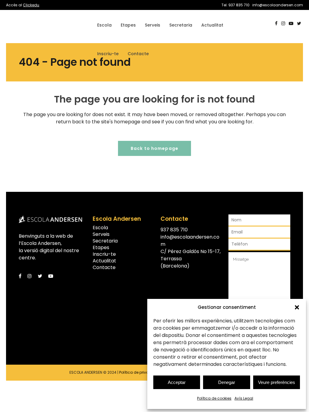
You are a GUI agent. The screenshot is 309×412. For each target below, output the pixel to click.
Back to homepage (154, 148)
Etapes (101, 247)
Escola (100, 227)
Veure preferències (276, 382)
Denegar (226, 382)
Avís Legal (243, 398)
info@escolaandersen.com (277, 5)
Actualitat (104, 260)
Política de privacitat (138, 372)
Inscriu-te (104, 254)
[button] (297, 307)
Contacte (104, 267)
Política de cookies (214, 398)
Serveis (101, 234)
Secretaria (105, 240)
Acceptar (177, 382)
